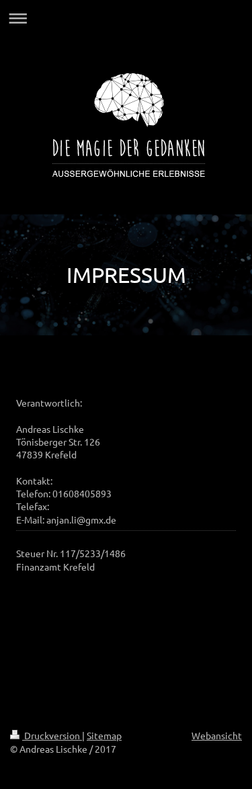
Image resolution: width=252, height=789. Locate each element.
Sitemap (104, 735)
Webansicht (217, 735)
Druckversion (52, 735)
